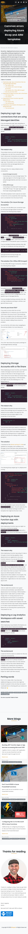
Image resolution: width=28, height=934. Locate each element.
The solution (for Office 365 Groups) (14, 90)
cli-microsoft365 (21, 799)
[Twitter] (18, 2)
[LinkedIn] (24, 2)
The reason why (9, 85)
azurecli (11, 692)
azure (2, 692)
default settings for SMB (16, 444)
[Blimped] (3, 2)
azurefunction (17, 692)
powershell (13, 799)
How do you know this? (11, 92)
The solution (8, 96)
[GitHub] (21, 2)
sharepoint (5, 762)
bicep (6, 692)
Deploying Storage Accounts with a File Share (15, 93)
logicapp (24, 692)
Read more (5, 757)
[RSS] (26, 2)
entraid (19, 762)
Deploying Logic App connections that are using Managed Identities (14, 82)
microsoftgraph (5, 694)
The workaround (9, 103)
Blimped (13, 927)
